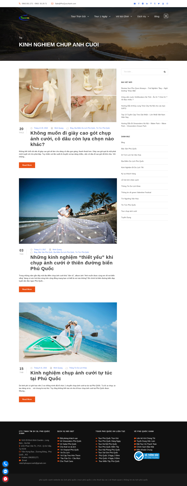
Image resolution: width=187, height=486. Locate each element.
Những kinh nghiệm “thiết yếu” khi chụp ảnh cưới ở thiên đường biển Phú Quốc (71, 263)
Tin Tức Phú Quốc (103, 128)
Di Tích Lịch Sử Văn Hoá (131, 155)
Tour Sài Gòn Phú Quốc (108, 452)
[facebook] (138, 4)
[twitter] (159, 4)
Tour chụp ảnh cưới (129, 211)
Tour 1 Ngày (100, 16)
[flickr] (142, 4)
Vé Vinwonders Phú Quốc (70, 441)
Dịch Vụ (141, 16)
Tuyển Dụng (126, 217)
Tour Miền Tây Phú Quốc (109, 461)
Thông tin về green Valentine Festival (136, 192)
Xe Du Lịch (65, 452)
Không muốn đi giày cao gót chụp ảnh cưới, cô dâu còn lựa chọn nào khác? (72, 138)
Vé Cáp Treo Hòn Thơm (70, 455)
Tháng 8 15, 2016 (40, 368)
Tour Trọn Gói (78, 16)
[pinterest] (151, 4)
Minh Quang (58, 128)
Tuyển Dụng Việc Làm (146, 441)
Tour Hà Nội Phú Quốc (107, 444)
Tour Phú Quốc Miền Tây (108, 447)
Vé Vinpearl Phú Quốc (69, 450)
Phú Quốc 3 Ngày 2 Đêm (109, 455)
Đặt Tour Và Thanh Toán (147, 444)
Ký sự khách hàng (128, 174)
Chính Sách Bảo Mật (145, 447)
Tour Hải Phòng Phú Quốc (109, 450)
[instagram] (167, 4)
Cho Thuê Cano (66, 461)
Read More (27, 165)
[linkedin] (147, 4)
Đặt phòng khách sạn (69, 438)
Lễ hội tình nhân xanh (130, 180)
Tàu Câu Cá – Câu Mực (70, 458)
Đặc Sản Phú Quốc (45, 252)
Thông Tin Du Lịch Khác (78, 368)
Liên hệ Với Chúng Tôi (146, 438)
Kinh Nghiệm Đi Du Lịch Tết (132, 167)
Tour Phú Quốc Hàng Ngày (109, 441)
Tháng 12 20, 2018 (41, 128)
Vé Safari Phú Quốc (68, 444)
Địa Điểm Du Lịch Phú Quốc (84, 128)
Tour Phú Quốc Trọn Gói (108, 438)
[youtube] (163, 4)
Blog (156, 16)
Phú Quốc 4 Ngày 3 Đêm (109, 458)
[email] (135, 4)
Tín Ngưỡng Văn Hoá (130, 199)
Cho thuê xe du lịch (68, 447)
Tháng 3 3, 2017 (40, 250)
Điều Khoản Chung (144, 450)
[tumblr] (154, 4)
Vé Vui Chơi (122, 16)
